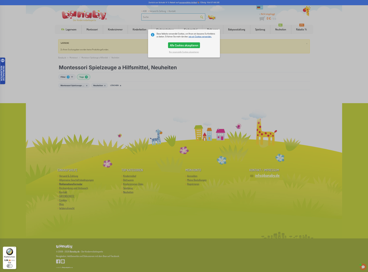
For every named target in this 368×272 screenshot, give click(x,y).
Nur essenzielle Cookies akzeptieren (184, 52)
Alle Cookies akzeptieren (184, 45)
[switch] (10, 266)
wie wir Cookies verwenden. (200, 36)
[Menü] (14, 248)
